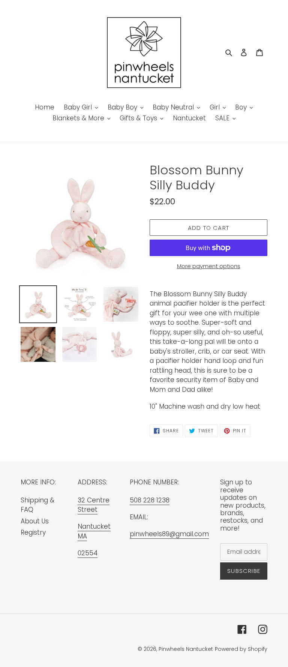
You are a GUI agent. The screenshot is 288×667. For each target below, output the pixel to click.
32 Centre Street (94, 505)
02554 (88, 553)
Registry (33, 532)
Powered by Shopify (241, 649)
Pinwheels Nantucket (186, 649)
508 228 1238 (150, 500)
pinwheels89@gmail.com (169, 533)
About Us (35, 521)
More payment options (208, 266)
